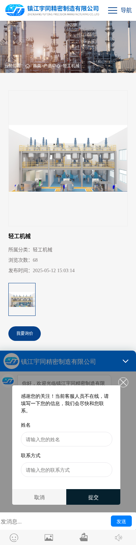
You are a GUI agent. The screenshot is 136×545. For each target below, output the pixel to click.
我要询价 (24, 333)
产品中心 (52, 66)
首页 (37, 66)
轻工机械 (71, 66)
